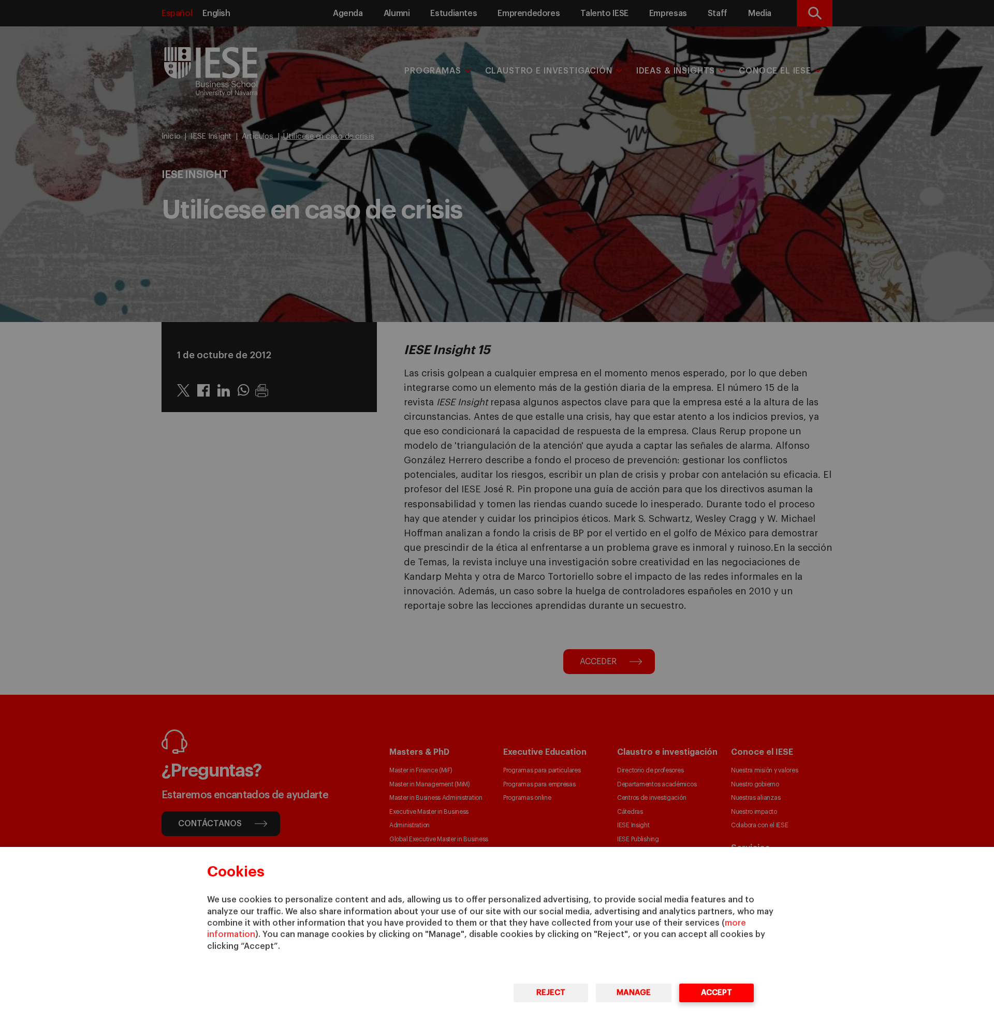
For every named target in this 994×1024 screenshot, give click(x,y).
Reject (550, 993)
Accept (716, 993)
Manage (634, 993)
